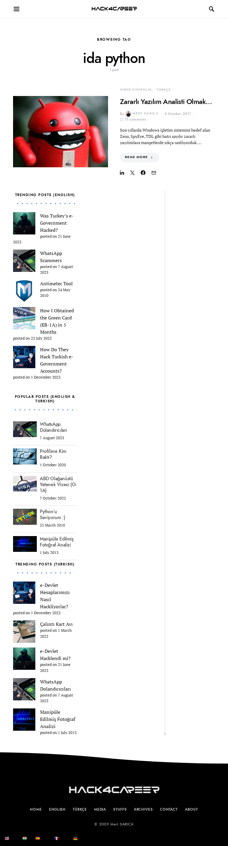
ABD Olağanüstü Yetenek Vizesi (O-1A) (58, 484)
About (191, 809)
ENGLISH (57, 809)
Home (36, 809)
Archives (143, 809)
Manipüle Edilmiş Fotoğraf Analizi (57, 542)
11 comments (135, 119)
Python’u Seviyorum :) (52, 514)
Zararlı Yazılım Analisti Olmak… (166, 101)
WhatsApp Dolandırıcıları (53, 427)
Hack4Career (114, 9)
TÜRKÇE (163, 89)
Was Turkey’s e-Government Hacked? (57, 222)
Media (100, 809)
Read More (136, 157)
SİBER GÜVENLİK (136, 89)
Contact (169, 809)
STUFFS (119, 809)
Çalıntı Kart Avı (56, 624)
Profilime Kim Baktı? (53, 454)
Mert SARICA (145, 113)
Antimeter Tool (56, 283)
